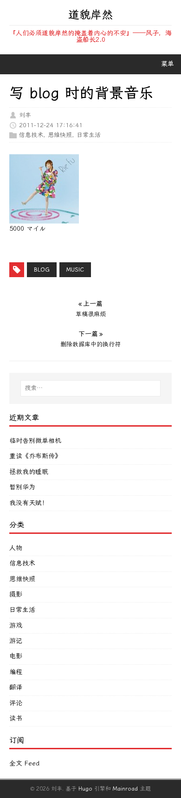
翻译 (15, 687)
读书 (15, 718)
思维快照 (60, 134)
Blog (42, 269)
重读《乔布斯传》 (35, 456)
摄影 (15, 594)
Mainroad (125, 788)
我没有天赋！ (28, 503)
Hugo (85, 788)
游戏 (15, 625)
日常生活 (89, 134)
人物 (15, 548)
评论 (15, 703)
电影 (15, 656)
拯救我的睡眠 (28, 472)
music (75, 269)
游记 (15, 641)
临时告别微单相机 (35, 441)
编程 (15, 672)
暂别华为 (22, 487)
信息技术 (31, 134)
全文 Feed (24, 763)
